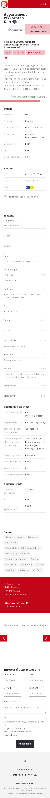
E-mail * (8, 688)
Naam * (33, 674)
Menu (44, 4)
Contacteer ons (37, 31)
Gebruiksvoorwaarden (18, 793)
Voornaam (9, 674)
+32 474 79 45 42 (12, 591)
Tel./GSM (33, 688)
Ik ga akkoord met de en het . (18, 731)
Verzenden (25, 744)
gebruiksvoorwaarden (15, 731)
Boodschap (10, 701)
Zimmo (29, 791)
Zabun (21, 791)
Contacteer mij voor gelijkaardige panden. (25, 721)
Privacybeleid (36, 793)
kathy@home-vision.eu (15, 594)
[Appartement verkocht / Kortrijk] (25, 30)
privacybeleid (11, 735)
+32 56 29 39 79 (25, 770)
